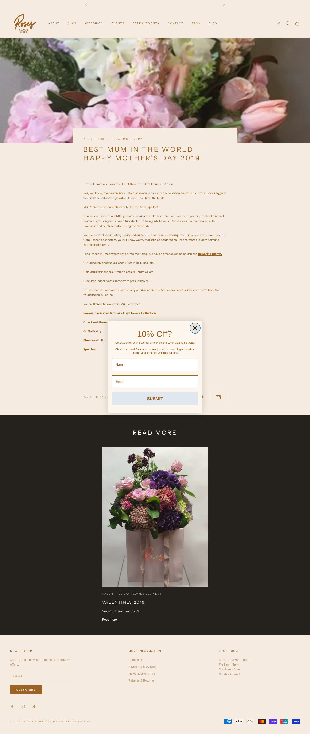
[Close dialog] (195, 328)
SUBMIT (155, 398)
